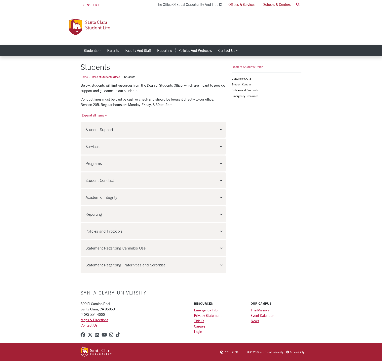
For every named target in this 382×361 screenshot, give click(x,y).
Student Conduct (242, 84)
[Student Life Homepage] (113, 33)
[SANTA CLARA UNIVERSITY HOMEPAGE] (96, 351)
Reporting (164, 50)
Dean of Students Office (106, 76)
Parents (113, 50)
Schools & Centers (277, 4)
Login (198, 332)
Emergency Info (205, 310)
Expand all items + (94, 115)
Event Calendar (262, 315)
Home (84, 76)
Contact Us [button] (230, 50)
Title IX (199, 321)
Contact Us (89, 325)
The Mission (260, 310)
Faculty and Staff (138, 50)
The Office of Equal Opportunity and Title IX (189, 4)
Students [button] (94, 50)
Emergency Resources (245, 96)
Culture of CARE (241, 78)
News (255, 321)
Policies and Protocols (195, 50)
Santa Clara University (113, 292)
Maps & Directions (94, 320)
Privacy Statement (208, 315)
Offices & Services (241, 4)
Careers (200, 326)
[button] (298, 4)
